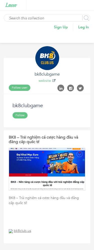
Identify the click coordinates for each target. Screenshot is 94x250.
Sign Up (61, 27)
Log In (83, 27)
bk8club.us (22, 230)
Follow (20, 115)
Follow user (19, 88)
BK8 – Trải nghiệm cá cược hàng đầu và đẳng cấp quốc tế (43, 140)
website (45, 80)
